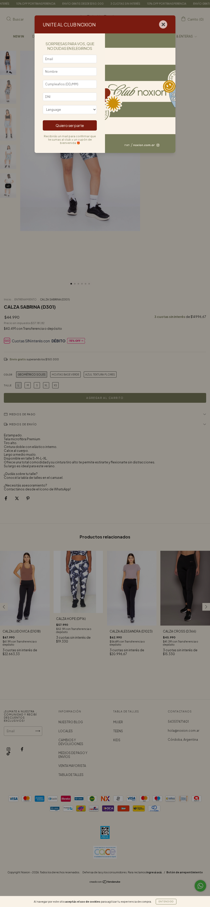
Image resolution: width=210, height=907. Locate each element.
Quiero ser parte (70, 125)
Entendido (166, 901)
